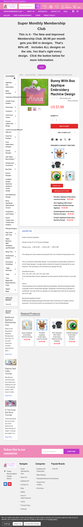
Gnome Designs (8, 152)
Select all (57, 185)
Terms (37, 15)
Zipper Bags (8, 290)
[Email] (57, 139)
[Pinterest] (77, 11)
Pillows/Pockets (11, 228)
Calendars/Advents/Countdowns (12, 97)
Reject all (17, 524)
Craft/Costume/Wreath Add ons (12, 131)
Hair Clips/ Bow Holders (10, 158)
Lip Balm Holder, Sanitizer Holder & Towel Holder (9, 185)
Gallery (7, 15)
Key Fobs (9, 169)
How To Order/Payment (23, 15)
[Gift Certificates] (51, 6)
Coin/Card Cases (9, 116)
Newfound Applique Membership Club (10, 321)
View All (8, 304)
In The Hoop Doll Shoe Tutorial (10, 412)
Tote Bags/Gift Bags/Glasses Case (10, 281)
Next (77, 333)
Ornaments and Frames (10, 213)
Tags (7, 274)
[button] (41, 67)
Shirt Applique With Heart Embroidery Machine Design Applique (64, 205)
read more (8, 354)
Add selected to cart (61, 191)
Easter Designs (8, 174)
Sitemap (24, 509)
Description (27, 231)
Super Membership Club (13, 11)
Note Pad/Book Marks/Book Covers (10, 204)
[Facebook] (73, 11)
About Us (30, 11)
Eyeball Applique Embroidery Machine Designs (71, 336)
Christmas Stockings (9, 263)
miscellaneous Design (11, 196)
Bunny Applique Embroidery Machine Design (27, 335)
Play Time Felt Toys (9, 234)
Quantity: (55, 116)
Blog (65, 11)
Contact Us (55, 11)
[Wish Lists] (57, 6)
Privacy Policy (49, 15)
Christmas (9, 107)
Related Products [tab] (30, 313)
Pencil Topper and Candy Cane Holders (10, 221)
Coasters (9, 111)
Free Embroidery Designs (10, 144)
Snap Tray (9, 252)
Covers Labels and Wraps (9, 123)
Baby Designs (8, 92)
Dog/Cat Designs (9, 137)
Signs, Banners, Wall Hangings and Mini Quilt (10, 243)
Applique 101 (42, 11)
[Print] (61, 139)
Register (68, 7)
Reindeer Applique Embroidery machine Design (42, 336)
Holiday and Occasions (10, 164)
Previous (22, 333)
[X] (65, 139)
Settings (7, 524)
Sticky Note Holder (10, 257)
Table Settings (9, 269)
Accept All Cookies (32, 524)
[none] (34, 92)
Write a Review (73, 101)
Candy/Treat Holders (10, 102)
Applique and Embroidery (10, 84)
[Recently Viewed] (45, 6)
